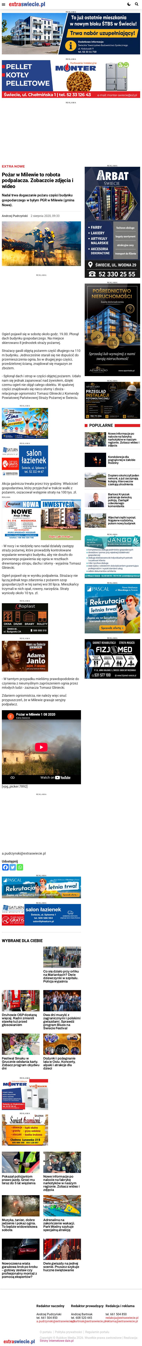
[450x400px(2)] (112, 608)
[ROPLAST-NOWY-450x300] (25, 618)
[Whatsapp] (20, 867)
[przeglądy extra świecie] (112, 400)
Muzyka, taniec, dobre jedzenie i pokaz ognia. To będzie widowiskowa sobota (19, 1225)
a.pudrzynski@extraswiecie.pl (55, 1321)
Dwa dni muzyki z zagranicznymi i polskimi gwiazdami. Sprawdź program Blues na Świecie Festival (61, 1021)
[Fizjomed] (112, 659)
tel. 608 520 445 (81, 1318)
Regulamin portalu (97, 1332)
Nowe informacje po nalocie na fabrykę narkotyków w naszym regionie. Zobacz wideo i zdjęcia (61, 1183)
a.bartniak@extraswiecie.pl (88, 1321)
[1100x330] (71, 33)
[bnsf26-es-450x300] (25, 656)
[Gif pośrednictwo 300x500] (112, 330)
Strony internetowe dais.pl (57, 1340)
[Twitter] (12, 867)
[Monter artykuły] (25, 1094)
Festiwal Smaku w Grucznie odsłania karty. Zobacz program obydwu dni (20, 1063)
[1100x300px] (41, 887)
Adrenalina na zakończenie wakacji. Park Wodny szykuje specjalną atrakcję (59, 1225)
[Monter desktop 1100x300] (71, 79)
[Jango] (112, 556)
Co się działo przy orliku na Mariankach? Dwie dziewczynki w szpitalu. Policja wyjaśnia (61, 976)
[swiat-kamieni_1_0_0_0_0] (25, 1130)
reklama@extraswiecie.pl (122, 1321)
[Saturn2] (25, 461)
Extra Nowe (13, 166)
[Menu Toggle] (3, 4)
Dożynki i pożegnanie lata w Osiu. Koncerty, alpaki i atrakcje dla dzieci (59, 1063)
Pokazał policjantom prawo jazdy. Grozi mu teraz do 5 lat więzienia (18, 1180)
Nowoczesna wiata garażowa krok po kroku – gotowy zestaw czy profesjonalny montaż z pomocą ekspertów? (20, 1270)
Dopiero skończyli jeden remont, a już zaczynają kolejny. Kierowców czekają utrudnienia (123, 480)
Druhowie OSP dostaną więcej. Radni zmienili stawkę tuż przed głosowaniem (19, 1020)
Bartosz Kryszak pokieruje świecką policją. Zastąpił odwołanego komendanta (120, 500)
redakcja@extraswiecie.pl (122, 1318)
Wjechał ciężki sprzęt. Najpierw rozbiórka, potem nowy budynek (122, 520)
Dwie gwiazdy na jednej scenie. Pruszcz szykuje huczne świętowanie (61, 1267)
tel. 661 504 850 (47, 1318)
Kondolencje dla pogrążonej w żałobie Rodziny (121, 459)
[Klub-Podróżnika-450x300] (25, 423)
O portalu (46, 1332)
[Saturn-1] (41, 915)
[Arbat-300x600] (112, 222)
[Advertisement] (71, 129)
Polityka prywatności (68, 1332)
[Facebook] (5, 867)
